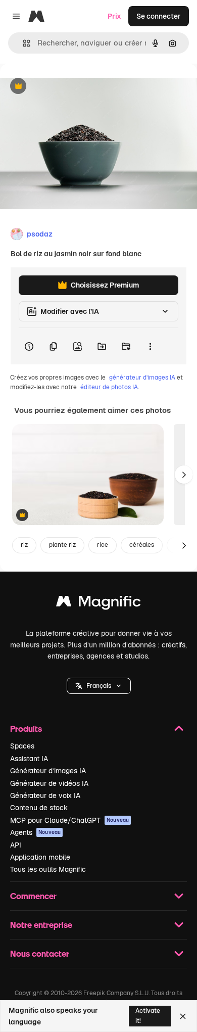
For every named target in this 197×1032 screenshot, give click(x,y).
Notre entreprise (41, 924)
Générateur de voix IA (45, 795)
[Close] (182, 1016)
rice (102, 545)
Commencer (33, 895)
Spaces (22, 745)
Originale (67, 86)
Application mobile (40, 857)
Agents (35, 832)
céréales (141, 545)
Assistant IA (29, 758)
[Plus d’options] (150, 346)
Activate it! (147, 1015)
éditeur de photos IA (109, 387)
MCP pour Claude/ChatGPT (69, 820)
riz (24, 545)
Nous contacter (39, 953)
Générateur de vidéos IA (49, 783)
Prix (114, 16)
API (15, 845)
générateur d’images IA (142, 377)
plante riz (62, 545)
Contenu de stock (39, 807)
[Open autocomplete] (22, 43)
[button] (99, 686)
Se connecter (158, 16)
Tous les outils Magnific (48, 869)
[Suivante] (184, 474)
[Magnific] (98, 604)
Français (98, 686)
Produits (26, 728)
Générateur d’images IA (48, 770)
